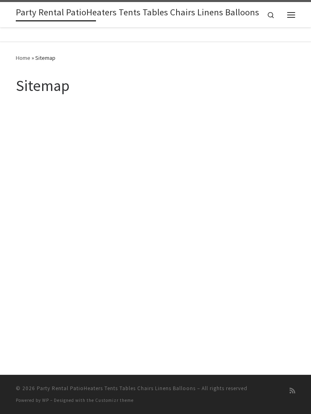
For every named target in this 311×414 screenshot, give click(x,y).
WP (45, 400)
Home (23, 57)
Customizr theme (114, 400)
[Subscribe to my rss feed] (292, 391)
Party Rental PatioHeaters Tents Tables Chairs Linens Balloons (116, 388)
